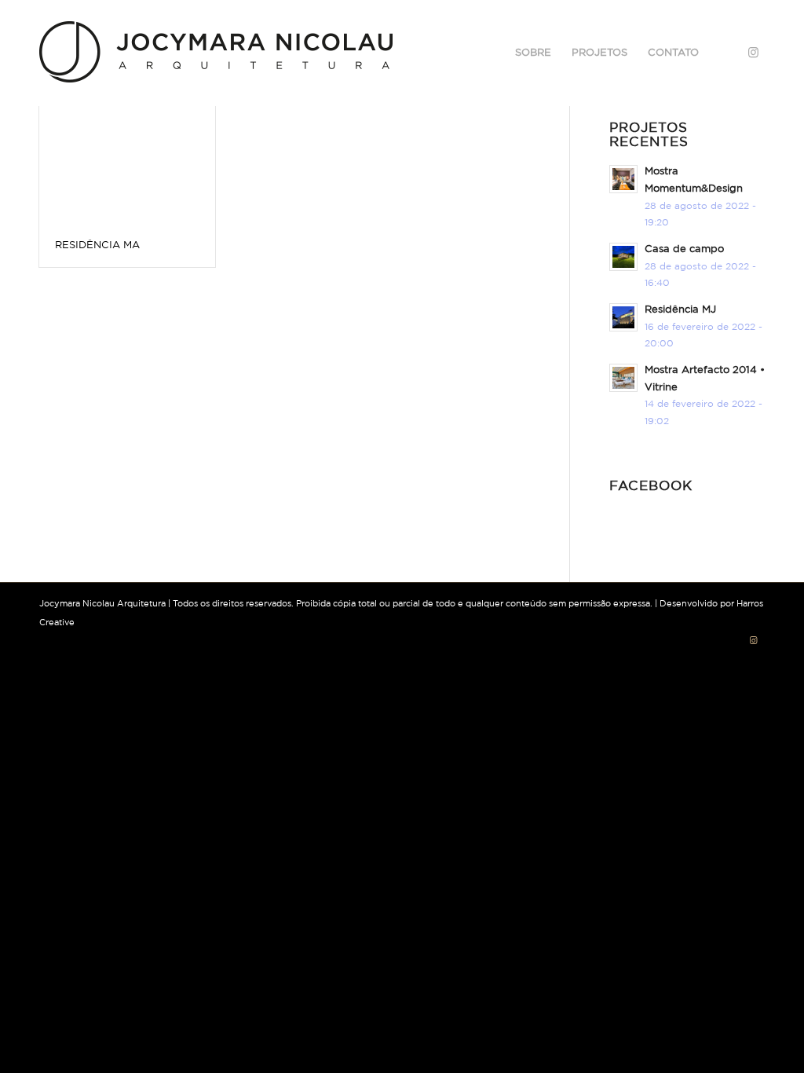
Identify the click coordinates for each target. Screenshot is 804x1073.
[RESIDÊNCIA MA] (127, 153)
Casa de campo (684, 249)
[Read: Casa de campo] (623, 257)
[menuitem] (533, 53)
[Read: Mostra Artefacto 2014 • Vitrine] (623, 378)
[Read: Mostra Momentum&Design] (623, 179)
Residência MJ (680, 310)
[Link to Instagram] (753, 52)
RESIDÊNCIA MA (97, 245)
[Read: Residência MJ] (623, 317)
